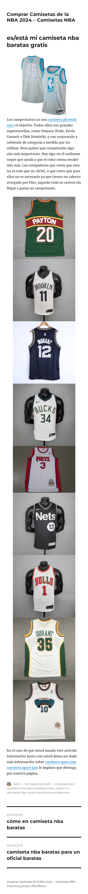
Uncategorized (64, 784)
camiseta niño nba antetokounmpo (30, 788)
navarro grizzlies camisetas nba (48, 792)
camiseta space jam (60, 762)
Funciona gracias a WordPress (26, 886)
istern (17, 784)
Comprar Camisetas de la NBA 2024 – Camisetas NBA (41, 17)
